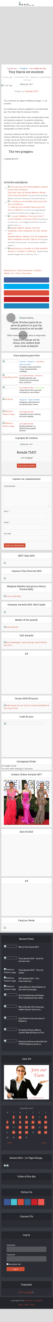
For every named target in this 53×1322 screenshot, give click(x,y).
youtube (41, 1202)
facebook (7, 1202)
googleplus (21, 1202)
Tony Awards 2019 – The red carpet (31, 971)
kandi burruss (10, 270)
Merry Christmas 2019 (29, 947)
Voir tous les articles (26, 465)
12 (39, 1122)
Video (26, 1304)
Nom (7, 511)
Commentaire (9, 486)
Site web (7, 533)
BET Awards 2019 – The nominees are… (29, 979)
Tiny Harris (27, 273)
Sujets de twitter (25, 364)
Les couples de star (38, 68)
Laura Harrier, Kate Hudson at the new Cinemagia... (32, 988)
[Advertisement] (26, 34)
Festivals (22, 361)
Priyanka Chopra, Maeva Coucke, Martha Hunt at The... (32, 1031)
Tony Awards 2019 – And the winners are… (31, 959)
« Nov (9, 1142)
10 (26, 1122)
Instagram (24, 68)
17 (26, 1127)
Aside (21, 1304)
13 (46, 1122)
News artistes (40, 388)
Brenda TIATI (23, 77)
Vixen (32, 1304)
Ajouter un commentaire (41, 77)
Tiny (18, 273)
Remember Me (14, 1264)
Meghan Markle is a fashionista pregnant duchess (27, 428)
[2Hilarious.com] (26, 3)
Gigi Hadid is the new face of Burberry (31, 1019)
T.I (13, 273)
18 (33, 1127)
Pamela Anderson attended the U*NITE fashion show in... (33, 1042)
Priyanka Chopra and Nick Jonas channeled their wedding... (30, 369)
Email (7, 522)
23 (20, 1132)
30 (20, 1137)
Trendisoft (38, 1300)
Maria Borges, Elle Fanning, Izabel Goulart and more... (31, 1008)
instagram (27, 1202)
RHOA (7, 273)
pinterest (34, 1202)
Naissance (39, 375)
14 (7, 1127)
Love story (40, 361)
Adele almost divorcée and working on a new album (30, 391)
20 (46, 1127)
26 (39, 1132)
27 (46, 1132)
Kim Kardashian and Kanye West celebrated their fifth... (31, 996)
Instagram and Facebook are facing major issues (29, 403)
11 (33, 1122)
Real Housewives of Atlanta (29, 270)
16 (20, 1127)
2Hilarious (28, 1300)
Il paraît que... (12, 68)
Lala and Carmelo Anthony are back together (30, 415)
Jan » (44, 1142)
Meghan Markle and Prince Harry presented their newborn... (29, 380)
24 (26, 1132)
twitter (14, 1202)
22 (14, 1132)
